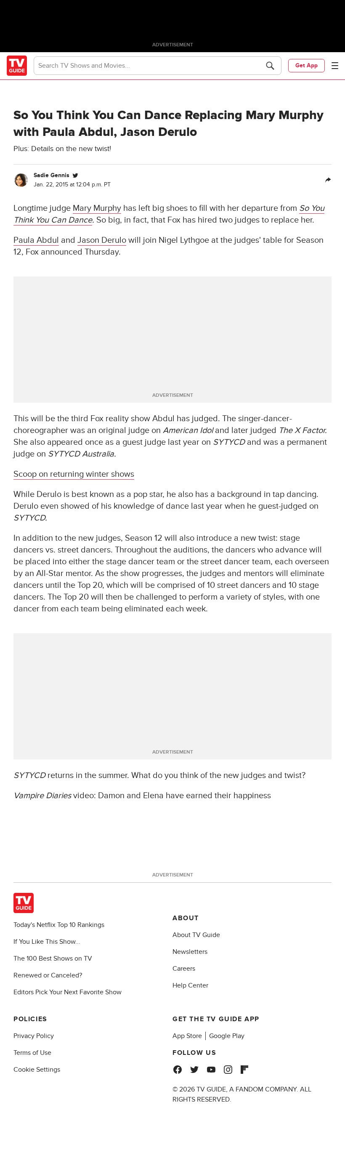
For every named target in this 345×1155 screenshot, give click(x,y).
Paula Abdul (36, 240)
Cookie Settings (36, 1069)
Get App (306, 65)
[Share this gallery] (328, 180)
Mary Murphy (97, 208)
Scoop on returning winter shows (73, 474)
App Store (187, 1036)
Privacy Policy (33, 1036)
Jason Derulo (101, 240)
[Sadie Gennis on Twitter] (75, 175)
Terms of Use (32, 1053)
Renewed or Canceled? (47, 975)
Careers (183, 968)
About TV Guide (196, 935)
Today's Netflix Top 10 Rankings (58, 925)
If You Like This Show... (46, 941)
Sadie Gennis (51, 175)
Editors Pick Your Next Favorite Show (67, 992)
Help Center (190, 985)
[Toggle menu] (335, 65)
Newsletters (189, 952)
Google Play (226, 1036)
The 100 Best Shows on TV (52, 958)
